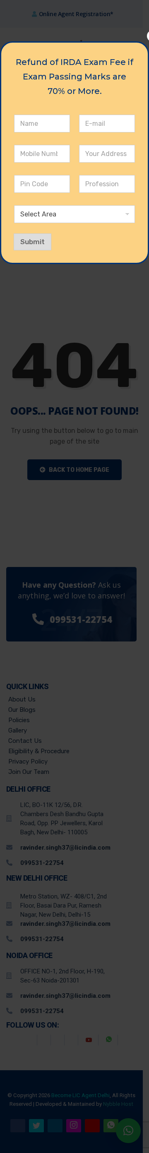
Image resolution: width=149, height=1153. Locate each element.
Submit (32, 242)
